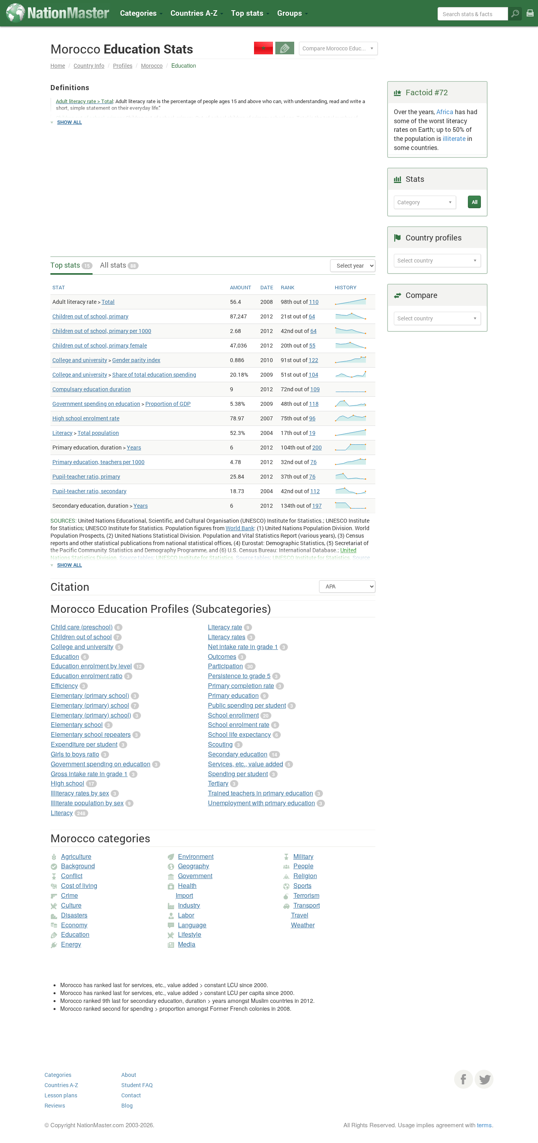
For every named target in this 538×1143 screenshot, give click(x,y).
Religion (305, 875)
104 (313, 374)
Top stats (70, 265)
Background (78, 865)
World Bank (240, 528)
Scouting (220, 744)
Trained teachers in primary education (260, 792)
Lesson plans (61, 1095)
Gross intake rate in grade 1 (89, 773)
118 (314, 403)
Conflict (71, 875)
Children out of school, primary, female (99, 345)
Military (303, 856)
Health (187, 885)
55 (312, 345)
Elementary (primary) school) (91, 714)
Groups (290, 13)
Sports (302, 885)
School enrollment (233, 714)
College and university (79, 360)
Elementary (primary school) (90, 695)
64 (312, 316)
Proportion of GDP (168, 403)
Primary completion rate (241, 685)
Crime (69, 895)
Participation (225, 665)
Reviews (55, 1105)
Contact (131, 1095)
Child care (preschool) (82, 626)
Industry (189, 905)
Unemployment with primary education (261, 802)
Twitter (484, 1079)
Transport (306, 905)
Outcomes (222, 656)
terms (484, 1125)
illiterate (454, 138)
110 (314, 301)
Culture (71, 905)
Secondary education (237, 753)
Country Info (89, 65)
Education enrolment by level (91, 665)
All (474, 201)
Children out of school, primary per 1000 (101, 331)
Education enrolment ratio (86, 675)
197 (317, 505)
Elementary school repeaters (91, 734)
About (128, 1074)
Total (108, 301)
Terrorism (306, 895)
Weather (303, 924)
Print (530, 18)
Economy (74, 924)
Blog (127, 1105)
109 (315, 389)
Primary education (233, 695)
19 (312, 432)
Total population (98, 432)
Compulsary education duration (91, 389)
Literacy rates (226, 636)
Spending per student (238, 773)
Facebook (463, 1079)
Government (195, 875)
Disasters (74, 914)
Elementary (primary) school (90, 705)
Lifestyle (189, 934)
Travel (299, 914)
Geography (193, 865)
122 (313, 360)
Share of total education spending (154, 374)
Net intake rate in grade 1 (243, 646)
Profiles (122, 65)
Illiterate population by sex (87, 802)
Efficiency (64, 685)
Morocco (152, 65)
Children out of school (81, 636)
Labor (186, 914)
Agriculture (76, 856)
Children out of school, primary (90, 316)
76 (313, 462)
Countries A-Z (61, 1085)
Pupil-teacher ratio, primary (86, 476)
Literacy (62, 432)
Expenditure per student (84, 744)
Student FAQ (137, 1085)
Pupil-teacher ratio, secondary (89, 491)
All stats (118, 265)
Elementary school (77, 724)
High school (67, 783)
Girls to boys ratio (75, 753)
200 (317, 447)
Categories (139, 13)
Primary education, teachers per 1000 (98, 462)
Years (134, 447)
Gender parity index (136, 360)
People (303, 865)
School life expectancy (239, 734)
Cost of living (79, 885)
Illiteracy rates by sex (80, 792)
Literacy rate (225, 626)
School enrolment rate (238, 724)
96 (312, 418)
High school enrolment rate (85, 418)
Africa (444, 111)
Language (192, 924)
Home (57, 65)
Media (186, 944)
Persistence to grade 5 (239, 675)
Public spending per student (247, 705)
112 (315, 491)
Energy (71, 944)
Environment (195, 856)
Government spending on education (96, 403)
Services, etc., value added (245, 763)
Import (184, 895)
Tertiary (218, 783)
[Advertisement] (212, 187)
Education (65, 656)
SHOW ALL (69, 122)
